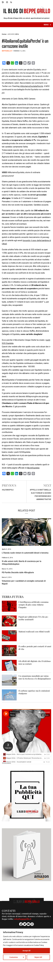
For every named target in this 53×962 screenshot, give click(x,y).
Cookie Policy (39, 945)
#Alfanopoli (8, 490)
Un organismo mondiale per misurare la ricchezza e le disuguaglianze (34, 677)
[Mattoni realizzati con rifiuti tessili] (9, 635)
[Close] (51, 929)
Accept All (26, 951)
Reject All (38, 957)
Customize (13, 957)
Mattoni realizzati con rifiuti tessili (34, 631)
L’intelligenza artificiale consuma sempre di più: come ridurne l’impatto (33, 605)
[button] (4, 2)
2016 (17, 34)
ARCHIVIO (11, 34)
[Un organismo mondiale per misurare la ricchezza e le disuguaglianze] (9, 680)
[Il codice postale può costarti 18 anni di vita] (9, 650)
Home (4, 34)
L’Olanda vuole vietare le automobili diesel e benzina (25, 553)
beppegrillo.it (7, 51)
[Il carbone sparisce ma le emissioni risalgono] (9, 695)
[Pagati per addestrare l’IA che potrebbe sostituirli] (9, 621)
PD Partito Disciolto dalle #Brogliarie (18, 572)
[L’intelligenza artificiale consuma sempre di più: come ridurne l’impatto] (9, 606)
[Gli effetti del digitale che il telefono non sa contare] (9, 665)
